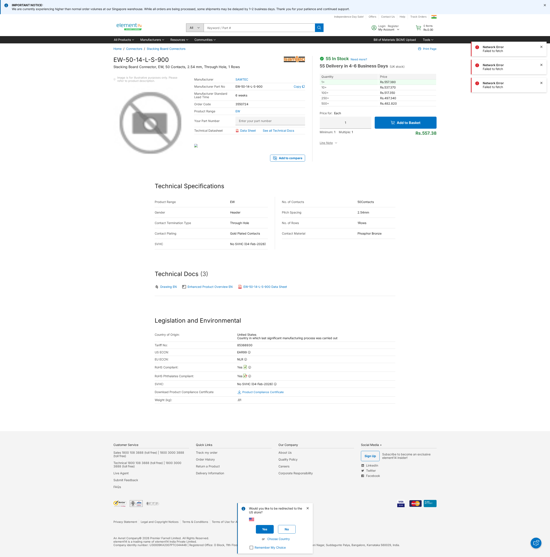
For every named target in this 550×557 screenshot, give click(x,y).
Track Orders (418, 16)
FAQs (117, 487)
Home (117, 48)
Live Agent (121, 473)
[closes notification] (545, 5)
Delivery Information (210, 473)
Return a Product (208, 466)
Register (393, 26)
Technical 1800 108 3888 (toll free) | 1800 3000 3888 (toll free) (147, 464)
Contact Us (388, 16)
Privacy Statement (125, 521)
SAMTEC (241, 79)
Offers (372, 16)
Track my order (206, 452)
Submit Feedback (125, 480)
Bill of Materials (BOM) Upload (395, 39)
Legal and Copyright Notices (160, 521)
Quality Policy (288, 459)
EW (237, 111)
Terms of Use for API (226, 521)
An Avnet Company (126, 538)
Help (402, 16)
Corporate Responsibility (295, 473)
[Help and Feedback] (536, 543)
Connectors (134, 48)
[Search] (319, 27)
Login (382, 26)
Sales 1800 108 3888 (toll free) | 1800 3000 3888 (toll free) (148, 454)
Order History (205, 459)
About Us (285, 452)
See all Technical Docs (278, 130)
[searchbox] (259, 27)
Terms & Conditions (195, 521)
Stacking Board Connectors (166, 48)
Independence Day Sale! (349, 16)
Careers (283, 466)
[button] (123, 39)
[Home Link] (129, 28)
